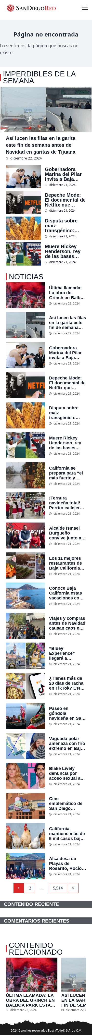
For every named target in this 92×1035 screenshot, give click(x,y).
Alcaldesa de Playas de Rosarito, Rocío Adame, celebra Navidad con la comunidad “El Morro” (65, 863)
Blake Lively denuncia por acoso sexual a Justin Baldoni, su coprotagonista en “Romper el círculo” (65, 773)
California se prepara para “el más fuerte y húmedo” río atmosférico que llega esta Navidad (66, 473)
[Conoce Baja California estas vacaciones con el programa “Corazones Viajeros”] (25, 596)
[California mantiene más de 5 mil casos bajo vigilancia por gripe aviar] (25, 836)
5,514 (58, 888)
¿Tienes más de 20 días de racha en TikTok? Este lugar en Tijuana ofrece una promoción (66, 683)
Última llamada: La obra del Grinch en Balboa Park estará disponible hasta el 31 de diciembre (67, 292)
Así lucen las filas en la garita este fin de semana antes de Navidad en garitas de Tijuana (40, 145)
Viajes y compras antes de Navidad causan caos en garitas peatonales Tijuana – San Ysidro (67, 623)
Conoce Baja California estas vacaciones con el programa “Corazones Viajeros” (65, 593)
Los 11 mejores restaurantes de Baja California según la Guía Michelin (65, 563)
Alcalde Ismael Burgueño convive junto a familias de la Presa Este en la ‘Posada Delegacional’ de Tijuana (66, 533)
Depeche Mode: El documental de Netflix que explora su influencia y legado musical (65, 200)
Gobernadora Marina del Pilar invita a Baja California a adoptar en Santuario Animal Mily (65, 174)
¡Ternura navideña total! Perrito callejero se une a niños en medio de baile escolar (67, 503)
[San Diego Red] (31, 7)
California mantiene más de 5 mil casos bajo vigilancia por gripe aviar (67, 833)
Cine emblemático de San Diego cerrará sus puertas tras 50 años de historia (66, 803)
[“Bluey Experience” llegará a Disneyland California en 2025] (25, 656)
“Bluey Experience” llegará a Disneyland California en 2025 (62, 653)
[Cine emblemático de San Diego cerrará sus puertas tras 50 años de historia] (25, 806)
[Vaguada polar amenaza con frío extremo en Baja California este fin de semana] (25, 746)
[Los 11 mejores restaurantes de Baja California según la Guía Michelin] (25, 565)
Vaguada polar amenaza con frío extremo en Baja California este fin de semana (67, 743)
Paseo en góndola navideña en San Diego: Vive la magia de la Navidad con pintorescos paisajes (66, 713)
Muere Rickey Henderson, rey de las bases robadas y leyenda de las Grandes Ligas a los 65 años (64, 251)
